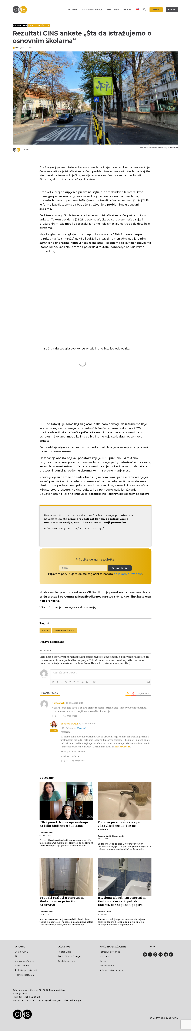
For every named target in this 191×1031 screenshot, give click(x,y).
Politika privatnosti (26, 970)
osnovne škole (64, 630)
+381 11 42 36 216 (31, 997)
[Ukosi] (57, 682)
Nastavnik (82, 728)
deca (45, 630)
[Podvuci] (62, 682)
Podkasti (128, 10)
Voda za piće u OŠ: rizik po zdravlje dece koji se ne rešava (119, 825)
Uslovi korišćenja (24, 961)
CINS (26, 150)
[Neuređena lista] (74, 682)
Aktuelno (72, 10)
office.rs (122, 746)
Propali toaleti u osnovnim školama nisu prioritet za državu (62, 901)
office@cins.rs (20, 993)
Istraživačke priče (92, 10)
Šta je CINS (21, 951)
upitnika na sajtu (98, 234)
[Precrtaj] (66, 682)
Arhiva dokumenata (111, 970)
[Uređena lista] (70, 682)
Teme (108, 10)
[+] (94, 682)
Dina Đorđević (118, 836)
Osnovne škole (39, 25)
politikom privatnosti (128, 574)
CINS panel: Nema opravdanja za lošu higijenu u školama (64, 824)
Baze (117, 10)
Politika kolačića (24, 975)
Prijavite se (119, 568)
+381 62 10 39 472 (34, 1000)
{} (91, 682)
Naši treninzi (22, 965)
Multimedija (107, 965)
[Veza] (87, 682)
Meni (173, 9)
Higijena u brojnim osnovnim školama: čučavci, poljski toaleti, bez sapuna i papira (122, 901)
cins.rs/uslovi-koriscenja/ (86, 528)
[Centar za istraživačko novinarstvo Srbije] (21, 9)
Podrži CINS (64, 951)
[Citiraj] (78, 682)
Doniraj (156, 9)
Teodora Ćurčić (46, 833)
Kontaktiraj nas (66, 961)
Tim (17, 956)
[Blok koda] (82, 682)
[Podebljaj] (53, 682)
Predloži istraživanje (69, 956)
